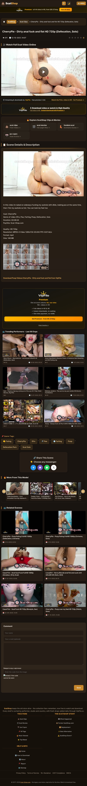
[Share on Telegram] (33, 467)
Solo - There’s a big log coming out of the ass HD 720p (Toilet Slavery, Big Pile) (22, 392)
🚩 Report (22, 764)
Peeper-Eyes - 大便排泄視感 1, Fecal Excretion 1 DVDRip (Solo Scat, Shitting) (41, 498)
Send (79, 688)
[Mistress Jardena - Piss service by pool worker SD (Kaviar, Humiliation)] (64, 378)
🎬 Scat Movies (22, 723)
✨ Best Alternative (65, 731)
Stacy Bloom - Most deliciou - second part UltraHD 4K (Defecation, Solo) (20, 359)
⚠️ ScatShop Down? (65, 735)
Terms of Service (33, 773)
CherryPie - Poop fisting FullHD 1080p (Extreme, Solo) (64, 537)
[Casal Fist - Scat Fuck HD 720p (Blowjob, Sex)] (22, 595)
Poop (70, 441)
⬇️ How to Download (22, 755)
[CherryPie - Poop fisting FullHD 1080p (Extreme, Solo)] (65, 522)
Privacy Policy (21, 773)
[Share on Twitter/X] (53, 467)
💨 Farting (57, 441)
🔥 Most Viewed (22, 735)
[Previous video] (4, 491)
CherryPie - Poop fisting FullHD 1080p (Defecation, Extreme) (17, 537)
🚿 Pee (44, 441)
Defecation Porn (10, 447)
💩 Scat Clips (22, 719)
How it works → (43, 325)
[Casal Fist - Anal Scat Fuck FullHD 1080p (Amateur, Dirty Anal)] (22, 559)
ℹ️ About (22, 759)
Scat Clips (24, 22)
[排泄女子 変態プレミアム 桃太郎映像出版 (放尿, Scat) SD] (23, 411)
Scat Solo (27, 447)
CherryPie (21, 441)
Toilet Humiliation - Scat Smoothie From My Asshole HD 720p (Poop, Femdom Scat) (17, 498)
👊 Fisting (7, 441)
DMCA (68, 773)
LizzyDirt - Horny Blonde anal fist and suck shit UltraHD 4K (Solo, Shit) (64, 574)
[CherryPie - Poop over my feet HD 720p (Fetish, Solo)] (65, 595)
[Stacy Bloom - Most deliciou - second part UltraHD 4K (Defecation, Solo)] (23, 345)
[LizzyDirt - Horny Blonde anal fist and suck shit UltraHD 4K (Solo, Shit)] (65, 559)
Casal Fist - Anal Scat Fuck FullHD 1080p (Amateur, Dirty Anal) (18, 574)
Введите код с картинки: (12, 668)
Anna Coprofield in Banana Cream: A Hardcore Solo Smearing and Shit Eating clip (64, 359)
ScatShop (11, 22)
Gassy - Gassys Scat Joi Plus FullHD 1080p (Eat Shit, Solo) (63, 423)
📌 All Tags (22, 731)
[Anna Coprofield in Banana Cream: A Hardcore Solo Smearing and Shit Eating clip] (64, 345)
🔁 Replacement (64, 727)
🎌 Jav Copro (22, 727)
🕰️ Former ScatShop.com (65, 723)
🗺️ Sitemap (22, 768)
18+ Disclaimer (46, 773)
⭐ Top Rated (22, 740)
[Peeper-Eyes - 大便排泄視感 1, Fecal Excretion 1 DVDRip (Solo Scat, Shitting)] (41, 488)
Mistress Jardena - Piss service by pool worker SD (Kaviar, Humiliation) (63, 392)
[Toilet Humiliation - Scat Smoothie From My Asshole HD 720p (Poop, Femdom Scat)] (17, 488)
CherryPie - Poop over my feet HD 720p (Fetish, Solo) (64, 610)
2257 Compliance (58, 773)
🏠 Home (22, 751)
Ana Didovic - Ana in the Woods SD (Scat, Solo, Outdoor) (65, 497)
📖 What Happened (65, 719)
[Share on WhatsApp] (47, 467)
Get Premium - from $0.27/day (43, 319)
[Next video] (83, 491)
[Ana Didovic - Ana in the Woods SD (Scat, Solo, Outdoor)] (65, 488)
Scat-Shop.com (25, 782)
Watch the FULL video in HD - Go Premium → (67, 100)
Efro (33, 441)
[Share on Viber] (40, 467)
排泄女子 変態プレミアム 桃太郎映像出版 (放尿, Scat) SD (21, 423)
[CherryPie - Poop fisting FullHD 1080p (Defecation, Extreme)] (22, 522)
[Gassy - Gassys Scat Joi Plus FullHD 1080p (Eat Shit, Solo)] (64, 411)
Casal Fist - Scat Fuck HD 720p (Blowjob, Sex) (20, 609)
